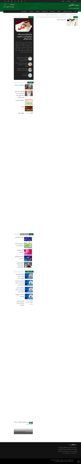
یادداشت (31, 11)
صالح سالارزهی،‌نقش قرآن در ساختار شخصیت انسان (20, 276)
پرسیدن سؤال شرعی (19, 237)
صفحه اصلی (63, 14)
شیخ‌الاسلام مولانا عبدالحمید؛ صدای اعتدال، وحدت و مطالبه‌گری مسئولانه (22, 64)
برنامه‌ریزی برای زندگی (61, 19)
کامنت (22, 234)
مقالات (59, 11)
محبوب (31, 234)
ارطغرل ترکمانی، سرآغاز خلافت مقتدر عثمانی (20, 265)
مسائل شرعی (24, 11)
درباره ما (74, 1)
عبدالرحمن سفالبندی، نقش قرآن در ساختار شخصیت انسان (19, 283)
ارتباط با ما (68, 1)
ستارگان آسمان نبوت (19, 100)
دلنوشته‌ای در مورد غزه (19, 85)
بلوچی (63, 1)
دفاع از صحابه (21, 113)
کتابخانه (37, 11)
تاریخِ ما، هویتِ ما (25, 75)
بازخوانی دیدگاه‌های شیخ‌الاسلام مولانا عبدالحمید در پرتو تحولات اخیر (22, 70)
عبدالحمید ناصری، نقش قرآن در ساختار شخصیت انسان (20, 290)
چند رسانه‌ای (44, 11)
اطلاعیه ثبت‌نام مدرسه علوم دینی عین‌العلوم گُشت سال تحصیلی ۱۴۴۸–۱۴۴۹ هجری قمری (22, 59)
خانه (75, 11)
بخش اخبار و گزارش (67, 11)
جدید (26, 234)
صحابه (22, 107)
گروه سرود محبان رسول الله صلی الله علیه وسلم (20, 303)
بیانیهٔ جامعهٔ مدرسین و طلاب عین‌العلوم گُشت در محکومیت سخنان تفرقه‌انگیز (24, 36)
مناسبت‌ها (52, 11)
